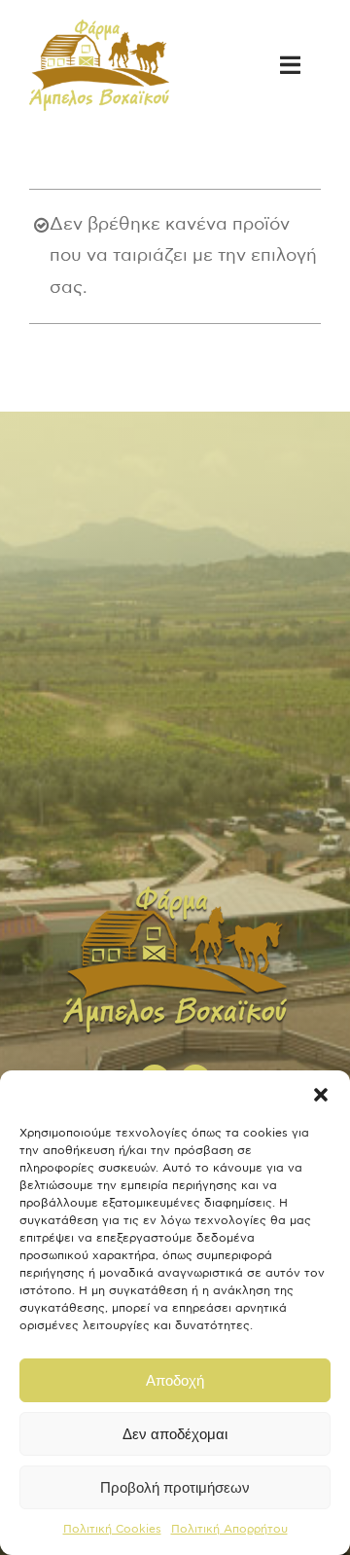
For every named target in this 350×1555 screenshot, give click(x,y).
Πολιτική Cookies (112, 1529)
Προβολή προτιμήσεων (175, 1487)
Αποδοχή (175, 1380)
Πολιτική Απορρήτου (229, 1529)
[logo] (99, 28)
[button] (321, 1094)
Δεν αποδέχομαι (175, 1434)
